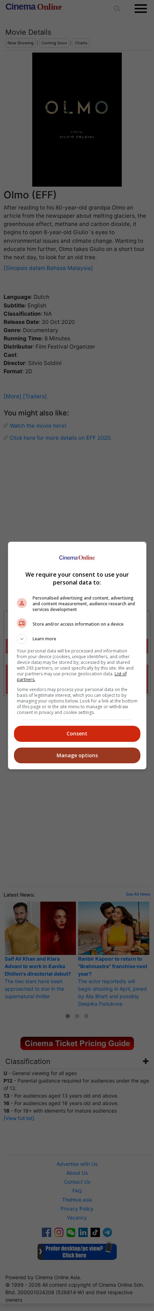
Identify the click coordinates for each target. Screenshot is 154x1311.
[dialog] (77, 655)
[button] (77, 639)
